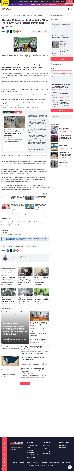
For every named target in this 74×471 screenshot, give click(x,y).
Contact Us (20, 4)
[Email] (17, 31)
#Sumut (34, 246)
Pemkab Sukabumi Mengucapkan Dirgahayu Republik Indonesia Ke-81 (64, 145)
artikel (22, 349)
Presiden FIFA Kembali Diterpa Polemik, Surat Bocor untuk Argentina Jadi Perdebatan (61, 86)
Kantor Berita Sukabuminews (30, 451)
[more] (21, 31)
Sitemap (26, 4)
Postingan (63, 445)
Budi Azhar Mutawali (35, 342)
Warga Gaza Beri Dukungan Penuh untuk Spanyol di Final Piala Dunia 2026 (37, 116)
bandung (62, 97)
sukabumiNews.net (41, 465)
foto (60, 140)
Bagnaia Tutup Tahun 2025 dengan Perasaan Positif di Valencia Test (65, 102)
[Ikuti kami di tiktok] (4, 458)
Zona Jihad (44, 4)
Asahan (3, 284)
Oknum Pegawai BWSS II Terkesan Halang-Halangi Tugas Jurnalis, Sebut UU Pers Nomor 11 (8, 300)
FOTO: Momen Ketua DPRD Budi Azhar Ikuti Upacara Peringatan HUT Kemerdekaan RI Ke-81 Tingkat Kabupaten (65, 137)
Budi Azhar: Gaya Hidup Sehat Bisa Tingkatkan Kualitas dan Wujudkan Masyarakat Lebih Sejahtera (65, 128)
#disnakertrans (19, 246)
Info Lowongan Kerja (48, 453)
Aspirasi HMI (33, 325)
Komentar (63, 447)
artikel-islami (24, 373)
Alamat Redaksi (31, 457)
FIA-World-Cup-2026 (56, 89)
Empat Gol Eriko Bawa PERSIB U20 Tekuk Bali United (65, 93)
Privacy (38, 4)
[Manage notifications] (2, 469)
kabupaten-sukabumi (61, 149)
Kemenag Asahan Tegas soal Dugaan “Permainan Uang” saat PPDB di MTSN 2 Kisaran (41, 300)
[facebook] (8, 250)
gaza (18, 112)
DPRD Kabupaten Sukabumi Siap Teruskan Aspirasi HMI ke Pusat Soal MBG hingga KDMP (37, 136)
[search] (62, 9)
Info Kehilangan (47, 451)
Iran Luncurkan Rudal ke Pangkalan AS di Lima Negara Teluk (34, 358)
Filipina (56, 1)
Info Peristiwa (46, 445)
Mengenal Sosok (52, 4)
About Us (14, 4)
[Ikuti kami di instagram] (4, 450)
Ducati (61, 106)
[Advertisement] (37, 431)
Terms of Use (35, 462)
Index (25, 384)
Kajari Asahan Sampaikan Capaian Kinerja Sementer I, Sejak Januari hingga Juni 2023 (25, 281)
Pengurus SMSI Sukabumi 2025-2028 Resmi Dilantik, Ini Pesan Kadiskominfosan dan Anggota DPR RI (37, 123)
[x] (11, 31)
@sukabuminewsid (56, 116)
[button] (39, 37)
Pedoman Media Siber (54, 462)
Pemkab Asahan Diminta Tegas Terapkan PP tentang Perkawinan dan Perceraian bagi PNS (8, 280)
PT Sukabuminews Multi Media (33, 446)
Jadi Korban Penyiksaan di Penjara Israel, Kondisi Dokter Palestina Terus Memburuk (14, 133)
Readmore (61, 59)
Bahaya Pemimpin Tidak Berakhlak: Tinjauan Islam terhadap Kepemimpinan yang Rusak (34, 370)
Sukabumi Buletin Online (33, 455)
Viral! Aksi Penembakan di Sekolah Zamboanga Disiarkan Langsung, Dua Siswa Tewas (30, 1)
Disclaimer (32, 4)
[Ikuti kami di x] (4, 447)
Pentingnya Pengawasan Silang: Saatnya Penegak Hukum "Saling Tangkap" (37, 149)
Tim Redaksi (44, 462)
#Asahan (10, 246)
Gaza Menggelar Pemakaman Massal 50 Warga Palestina (61, 36)
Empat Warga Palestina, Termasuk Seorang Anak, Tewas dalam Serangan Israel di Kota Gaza (37, 130)
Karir (63, 462)
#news (28, 246)
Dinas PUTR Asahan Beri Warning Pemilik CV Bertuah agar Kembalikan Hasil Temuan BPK (41, 281)
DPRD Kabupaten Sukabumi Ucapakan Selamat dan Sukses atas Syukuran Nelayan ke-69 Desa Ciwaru (37, 143)
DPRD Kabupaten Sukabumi (62, 132)
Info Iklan (68, 462)
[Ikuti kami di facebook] (4, 443)
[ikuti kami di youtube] (4, 454)
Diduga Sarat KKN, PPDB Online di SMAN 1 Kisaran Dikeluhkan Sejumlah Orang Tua (25, 300)
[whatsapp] (14, 31)
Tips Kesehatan (47, 448)
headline (23, 361)
